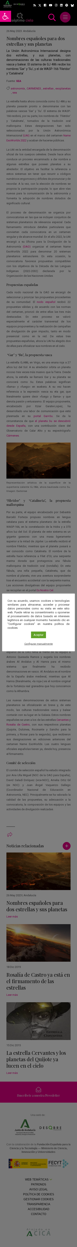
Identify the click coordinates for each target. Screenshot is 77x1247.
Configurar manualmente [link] (38, 643)
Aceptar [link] (38, 634)
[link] (5, 16)
